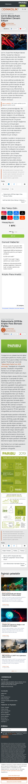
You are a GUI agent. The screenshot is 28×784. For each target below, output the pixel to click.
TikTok (22, 213)
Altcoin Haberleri (5, 714)
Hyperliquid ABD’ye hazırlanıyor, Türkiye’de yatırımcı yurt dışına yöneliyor (12, 252)
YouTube (10, 218)
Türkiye (22, 550)
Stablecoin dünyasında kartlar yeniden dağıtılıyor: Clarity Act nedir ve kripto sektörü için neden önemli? (12, 266)
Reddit (22, 218)
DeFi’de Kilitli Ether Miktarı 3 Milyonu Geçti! (14, 201)
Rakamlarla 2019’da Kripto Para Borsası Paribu (12, 195)
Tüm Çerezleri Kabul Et (14, 778)
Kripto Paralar (6, 550)
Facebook (16, 213)
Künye (2, 693)
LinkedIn (10, 213)
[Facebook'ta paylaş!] (14, 184)
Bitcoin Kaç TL (4, 716)
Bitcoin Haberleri (5, 711)
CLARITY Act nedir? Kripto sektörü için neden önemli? (11, 260)
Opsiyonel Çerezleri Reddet (14, 781)
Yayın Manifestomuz (5, 695)
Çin (13, 189)
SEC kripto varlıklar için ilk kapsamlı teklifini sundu (14, 104)
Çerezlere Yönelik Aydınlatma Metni (9, 699)
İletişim (2, 701)
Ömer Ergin (10, 23)
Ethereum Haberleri (5, 713)
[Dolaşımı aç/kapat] (25, 9)
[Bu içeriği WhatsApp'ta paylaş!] (19, 184)
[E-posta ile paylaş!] (24, 184)
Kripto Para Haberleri (5, 709)
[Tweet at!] (3, 184)
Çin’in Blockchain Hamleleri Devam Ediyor (14, 564)
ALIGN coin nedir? (8, 256)
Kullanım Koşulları (5, 697)
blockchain (5, 189)
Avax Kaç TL (4, 720)
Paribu (15, 550)
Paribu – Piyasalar (5, 706)
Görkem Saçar (5, 604)
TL (13, 232)
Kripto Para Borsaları (7, 319)
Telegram (16, 218)
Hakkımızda (3, 692)
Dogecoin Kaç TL (5, 718)
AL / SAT (22, 5)
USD (15, 232)
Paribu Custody (4, 707)
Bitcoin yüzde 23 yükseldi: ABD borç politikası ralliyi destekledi (12, 246)
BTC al (13, 236)
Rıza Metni (10, 733)
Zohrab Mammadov (6, 634)
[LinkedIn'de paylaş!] (8, 184)
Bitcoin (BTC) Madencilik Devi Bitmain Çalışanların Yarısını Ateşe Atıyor (13, 557)
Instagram (4, 213)
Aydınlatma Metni (12, 732)
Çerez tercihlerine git (14, 775)
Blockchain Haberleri (7, 14)
